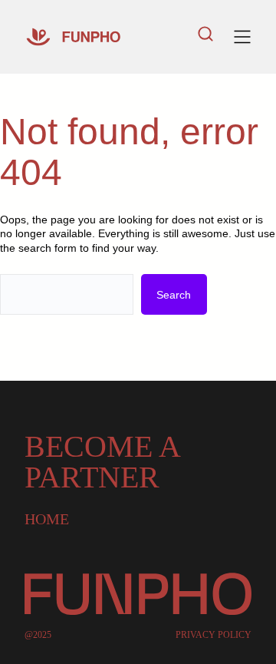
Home (47, 519)
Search (173, 295)
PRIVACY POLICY (213, 634)
